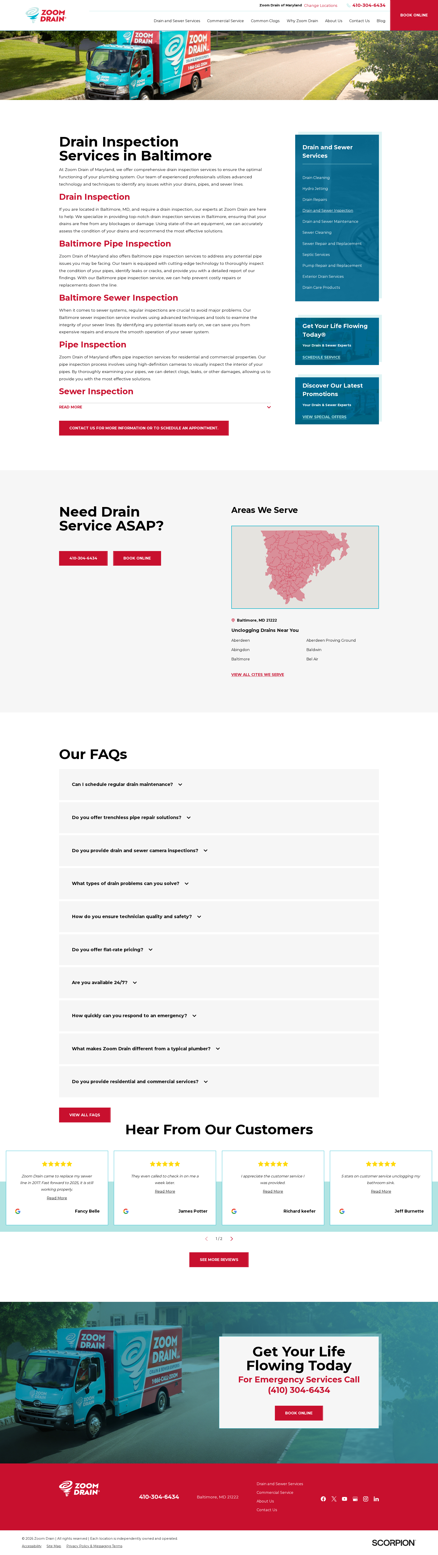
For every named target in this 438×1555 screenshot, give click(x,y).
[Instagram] (365, 1498)
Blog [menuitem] (381, 20)
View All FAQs (84, 1115)
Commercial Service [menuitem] (225, 20)
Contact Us (267, 1510)
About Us (265, 1501)
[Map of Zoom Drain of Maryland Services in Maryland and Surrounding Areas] (305, 567)
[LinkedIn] (376, 1498)
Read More (57, 1198)
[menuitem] (337, 177)
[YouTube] (344, 1498)
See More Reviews (219, 1259)
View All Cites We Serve (257, 675)
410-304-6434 (369, 5)
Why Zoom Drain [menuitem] (302, 20)
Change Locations (320, 5)
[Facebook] (323, 1498)
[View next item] (232, 1239)
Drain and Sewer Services (280, 1483)
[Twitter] (333, 1498)
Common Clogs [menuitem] (265, 20)
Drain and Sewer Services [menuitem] (177, 20)
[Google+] (355, 1498)
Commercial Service (275, 1492)
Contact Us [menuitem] (359, 20)
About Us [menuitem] (333, 20)
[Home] (46, 15)
